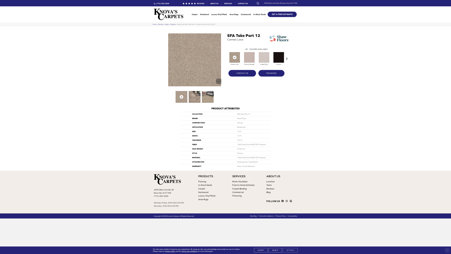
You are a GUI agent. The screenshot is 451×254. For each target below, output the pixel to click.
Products (173, 24)
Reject (275, 250)
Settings (290, 250)
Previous (166, 96)
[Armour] (279, 57)
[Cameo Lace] (235, 57)
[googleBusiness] (291, 201)
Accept (261, 250)
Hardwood (204, 14)
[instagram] (287, 201)
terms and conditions (189, 251)
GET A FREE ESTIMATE (282, 14)
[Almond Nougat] (249, 57)
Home (155, 24)
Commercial (246, 14)
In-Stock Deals (259, 14)
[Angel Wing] (264, 57)
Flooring (160, 24)
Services (228, 3)
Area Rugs (233, 14)
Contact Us (243, 3)
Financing (271, 73)
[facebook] (282, 201)
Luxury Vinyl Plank (219, 14)
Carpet (195, 14)
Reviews (200, 3)
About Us (214, 3)
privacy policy (170, 251)
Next (222, 96)
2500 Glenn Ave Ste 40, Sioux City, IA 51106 (280, 3)
